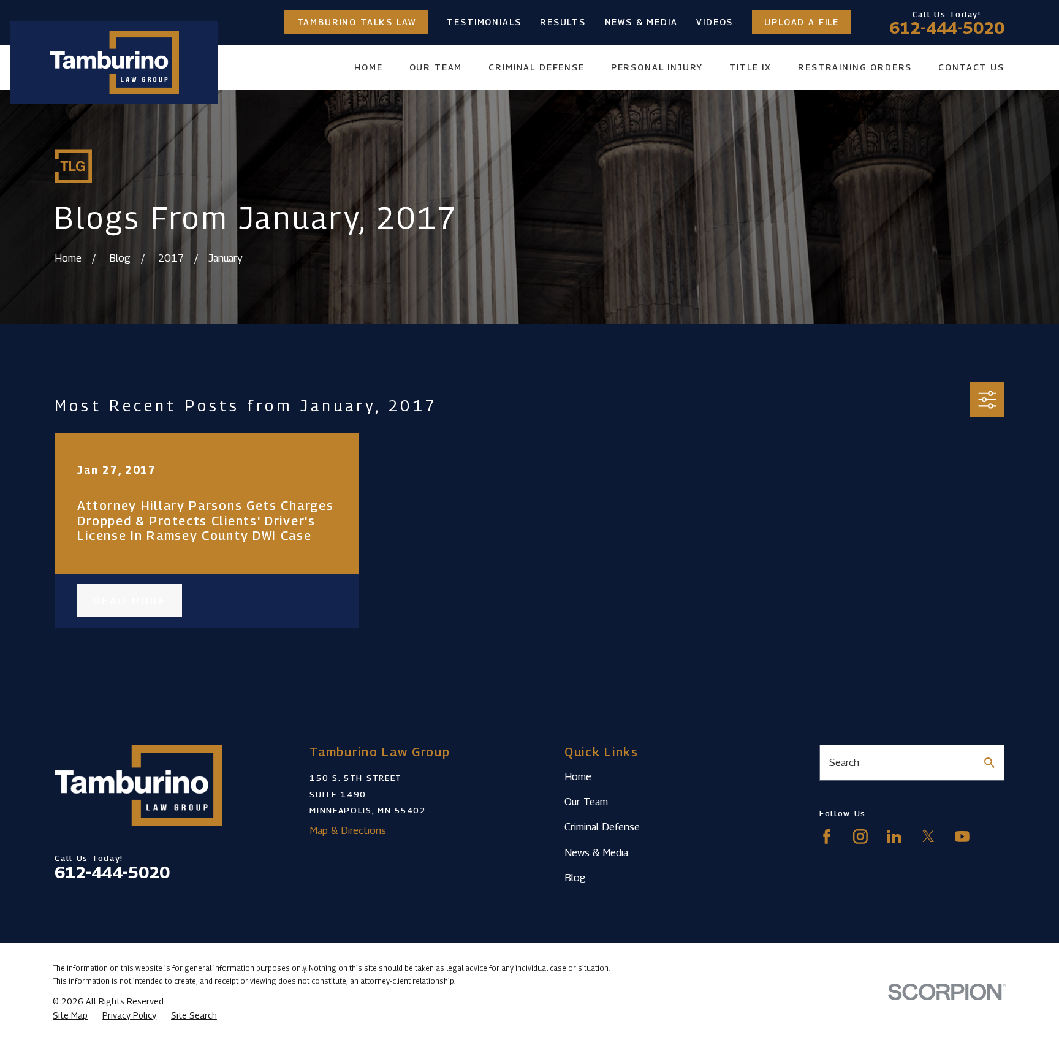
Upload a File (801, 22)
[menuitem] (70, 1015)
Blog (575, 877)
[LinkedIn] (894, 836)
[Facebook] (826, 836)
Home (577, 776)
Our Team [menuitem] (436, 67)
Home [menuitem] (368, 67)
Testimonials (484, 22)
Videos (714, 22)
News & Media (641, 22)
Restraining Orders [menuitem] (855, 67)
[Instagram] (860, 836)
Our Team (586, 801)
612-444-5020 (946, 28)
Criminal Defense (602, 827)
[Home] (114, 62)
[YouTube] (962, 836)
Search (844, 762)
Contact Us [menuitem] (971, 67)
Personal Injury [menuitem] (657, 67)
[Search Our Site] (989, 762)
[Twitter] (928, 836)
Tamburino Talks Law (356, 22)
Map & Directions (347, 830)
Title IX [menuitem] (750, 67)
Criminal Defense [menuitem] (536, 67)
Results (563, 22)
